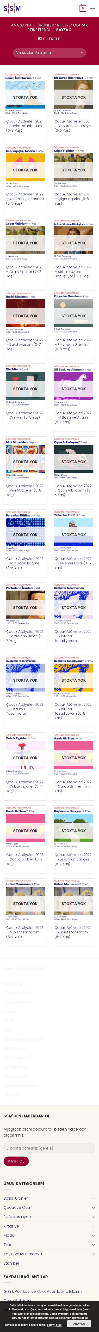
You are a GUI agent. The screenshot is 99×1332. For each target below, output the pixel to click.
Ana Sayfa (21, 25)
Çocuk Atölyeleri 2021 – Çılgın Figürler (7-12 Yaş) (24, 271)
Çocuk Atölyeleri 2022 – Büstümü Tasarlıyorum (73, 636)
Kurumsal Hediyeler (21, 1085)
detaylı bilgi (54, 1324)
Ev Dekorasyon (17, 1002)
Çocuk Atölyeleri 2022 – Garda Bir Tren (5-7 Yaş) (73, 786)
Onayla (79, 1323)
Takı (7, 1030)
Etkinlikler (11, 1095)
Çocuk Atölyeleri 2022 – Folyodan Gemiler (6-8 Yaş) (73, 344)
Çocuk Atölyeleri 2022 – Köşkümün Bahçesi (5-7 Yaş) (73, 859)
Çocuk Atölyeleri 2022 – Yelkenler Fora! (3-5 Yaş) (73, 563)
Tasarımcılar (15, 1067)
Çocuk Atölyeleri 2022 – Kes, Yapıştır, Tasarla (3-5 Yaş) (25, 199)
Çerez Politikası (17, 1300)
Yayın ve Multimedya (23, 1039)
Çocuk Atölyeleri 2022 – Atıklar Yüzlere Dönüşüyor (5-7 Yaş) (73, 271)
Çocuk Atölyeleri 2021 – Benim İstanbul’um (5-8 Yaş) (24, 126)
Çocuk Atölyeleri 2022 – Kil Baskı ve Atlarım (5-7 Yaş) (73, 417)
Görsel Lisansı (16, 1076)
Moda (9, 1020)
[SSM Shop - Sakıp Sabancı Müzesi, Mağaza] (23, 8)
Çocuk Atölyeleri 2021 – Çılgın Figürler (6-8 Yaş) (73, 199)
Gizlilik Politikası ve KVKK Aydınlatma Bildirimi (43, 1291)
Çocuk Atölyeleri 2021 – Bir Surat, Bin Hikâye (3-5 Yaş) (73, 126)
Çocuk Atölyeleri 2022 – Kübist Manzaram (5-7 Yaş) (24, 932)
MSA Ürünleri (15, 1048)
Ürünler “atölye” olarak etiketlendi (57, 27)
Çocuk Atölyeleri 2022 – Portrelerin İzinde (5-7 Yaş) (25, 636)
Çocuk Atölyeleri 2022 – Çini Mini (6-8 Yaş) (24, 415)
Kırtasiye (11, 1011)
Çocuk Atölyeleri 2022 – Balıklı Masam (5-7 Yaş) (24, 344)
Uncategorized (17, 1058)
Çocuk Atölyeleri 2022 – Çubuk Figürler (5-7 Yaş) (24, 786)
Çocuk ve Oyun (18, 993)
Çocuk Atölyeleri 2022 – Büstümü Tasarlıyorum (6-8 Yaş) (73, 711)
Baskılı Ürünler (16, 983)
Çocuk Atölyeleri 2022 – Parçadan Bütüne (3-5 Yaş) (24, 563)
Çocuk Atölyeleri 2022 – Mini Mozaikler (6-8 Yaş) (24, 490)
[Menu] (92, 8)
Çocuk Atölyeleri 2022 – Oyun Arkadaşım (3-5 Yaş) (73, 490)
